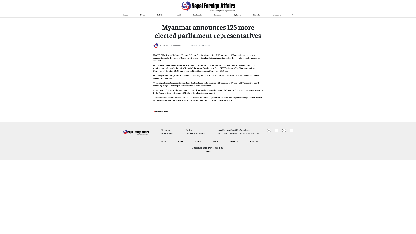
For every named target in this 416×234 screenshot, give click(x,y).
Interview (277, 15)
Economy (218, 15)
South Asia (197, 15)
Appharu (207, 151)
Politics (160, 15)
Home (125, 15)
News (142, 15)
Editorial (256, 15)
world (178, 15)
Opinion (237, 15)
